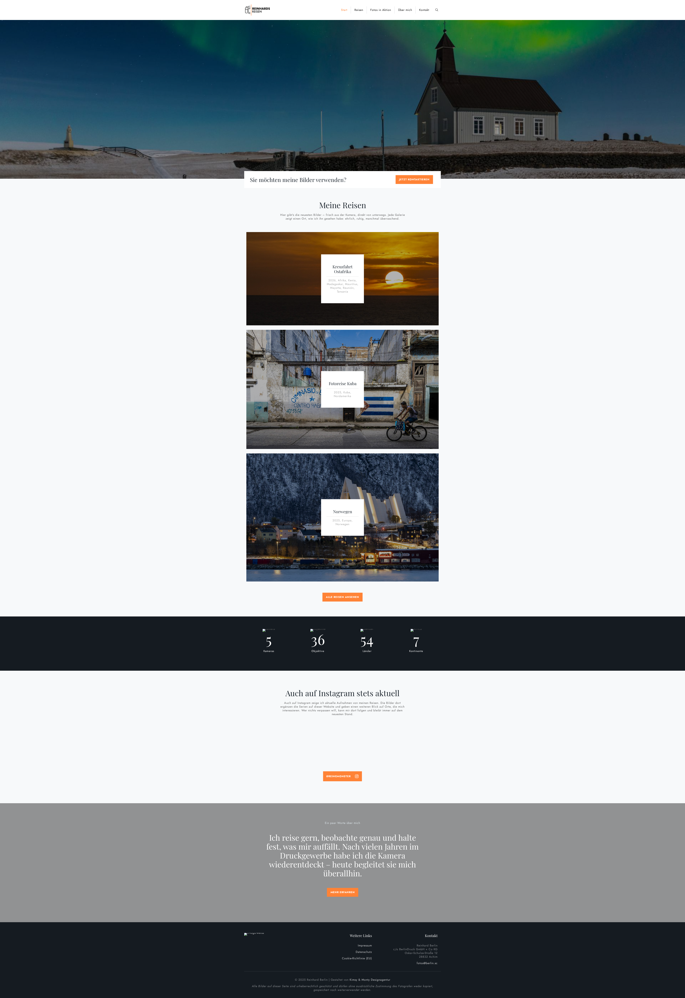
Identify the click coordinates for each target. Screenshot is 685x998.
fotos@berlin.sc (427, 963)
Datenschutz (364, 952)
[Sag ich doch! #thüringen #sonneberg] (269, 749)
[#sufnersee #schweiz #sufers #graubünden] (366, 749)
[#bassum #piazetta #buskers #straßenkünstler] (415, 740)
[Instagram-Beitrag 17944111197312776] (318, 731)
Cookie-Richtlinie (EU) (357, 958)
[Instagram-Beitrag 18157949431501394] (269, 731)
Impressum (365, 945)
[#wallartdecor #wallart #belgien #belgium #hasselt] (366, 740)
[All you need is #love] (269, 738)
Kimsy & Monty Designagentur (370, 980)
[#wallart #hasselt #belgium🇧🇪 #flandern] (318, 740)
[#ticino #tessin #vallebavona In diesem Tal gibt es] (415, 753)
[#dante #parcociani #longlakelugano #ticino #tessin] (415, 731)
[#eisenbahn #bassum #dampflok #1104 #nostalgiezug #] (318, 751)
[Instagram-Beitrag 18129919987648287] (366, 731)
